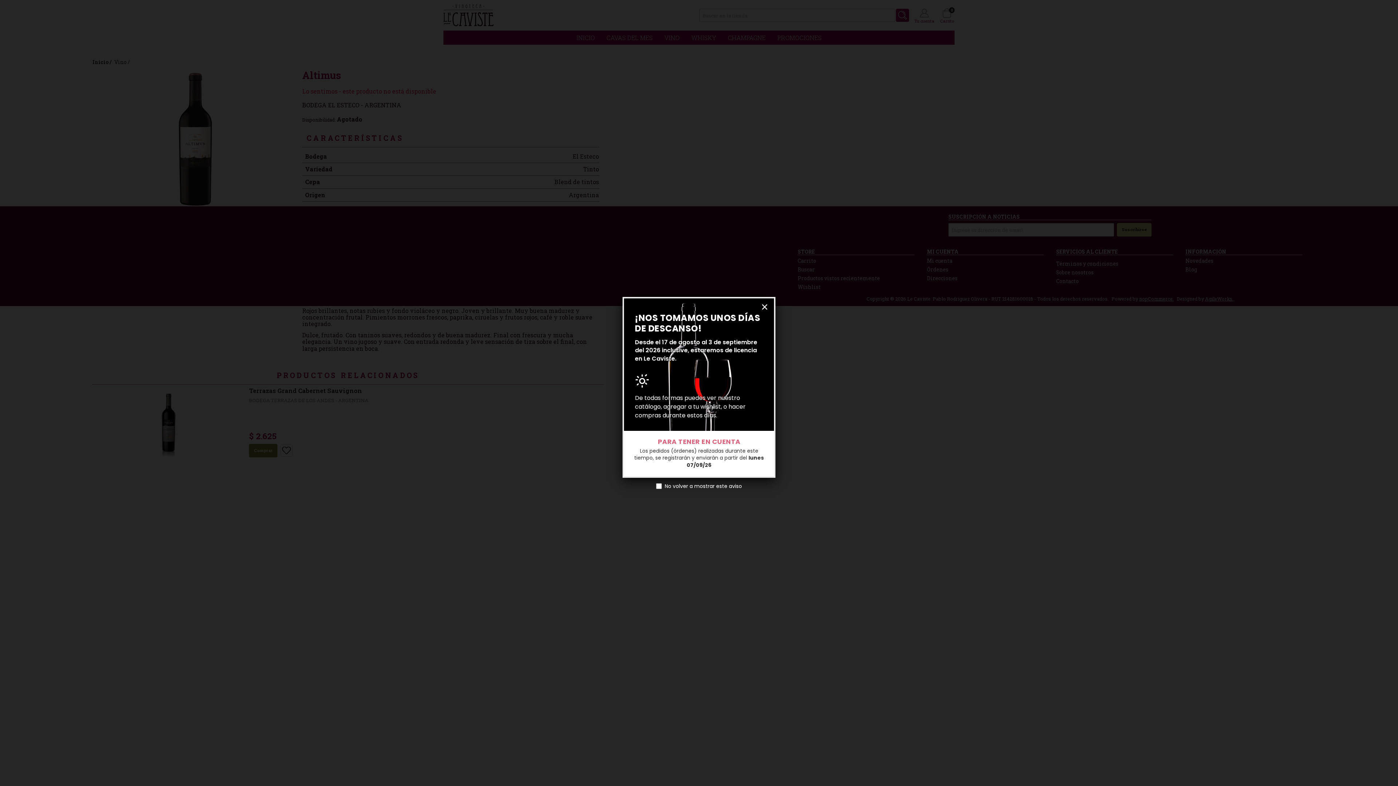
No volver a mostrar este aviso (703, 486)
